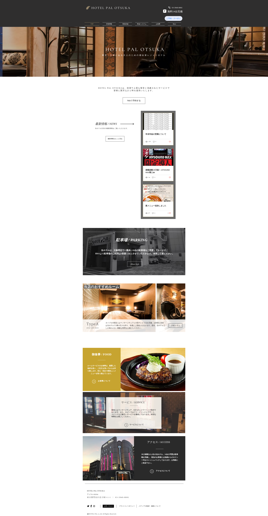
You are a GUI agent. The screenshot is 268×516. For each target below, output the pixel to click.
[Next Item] (181, 308)
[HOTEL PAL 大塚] (88, 506)
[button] (134, 100)
